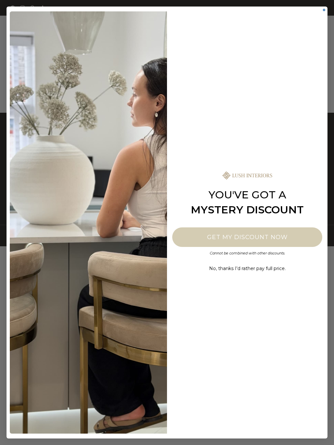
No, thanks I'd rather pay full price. (247, 268)
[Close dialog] (324, 10)
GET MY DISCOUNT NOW (247, 237)
